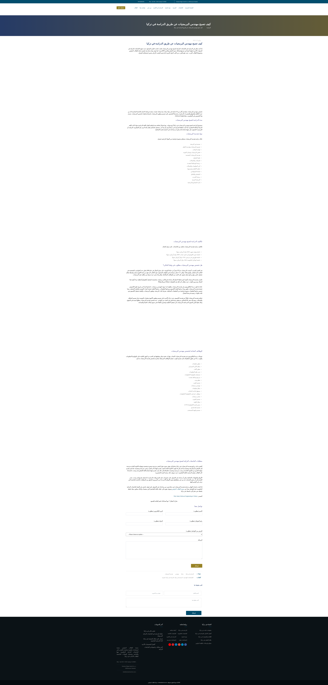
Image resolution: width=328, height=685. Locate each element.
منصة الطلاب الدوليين (178, 489)
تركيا (182, 574)
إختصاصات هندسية (171, 640)
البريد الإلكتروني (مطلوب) (155, 511)
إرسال (193, 613)
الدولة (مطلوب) (158, 521)
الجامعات (180, 7)
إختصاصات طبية (183, 640)
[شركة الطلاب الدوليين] (209, 9)
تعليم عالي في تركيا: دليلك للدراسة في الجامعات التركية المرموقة (153, 633)
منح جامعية (168, 7)
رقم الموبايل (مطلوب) (196, 521)
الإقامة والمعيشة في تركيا (204, 636)
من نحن (149, 7)
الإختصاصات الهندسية (188, 577)
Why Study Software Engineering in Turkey (186, 496)
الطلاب (136, 7)
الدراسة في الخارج (158, 7)
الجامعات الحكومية (182, 633)
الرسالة (200, 540)
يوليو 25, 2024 (197, 40)
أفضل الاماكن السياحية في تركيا (203, 633)
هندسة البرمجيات (169, 574)
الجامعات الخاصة (172, 633)
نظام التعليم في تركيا (206, 640)
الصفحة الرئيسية (189, 7)
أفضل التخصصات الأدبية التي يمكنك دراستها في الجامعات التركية (152, 647)
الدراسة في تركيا (190, 574)
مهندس (177, 574)
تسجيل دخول (121, 7)
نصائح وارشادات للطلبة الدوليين (203, 643)
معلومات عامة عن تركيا (205, 630)
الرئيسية (208, 27)
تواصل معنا (142, 7)
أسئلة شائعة (173, 630)
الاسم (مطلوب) (198, 511)
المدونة (174, 7)
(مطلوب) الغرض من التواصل (194, 531)
